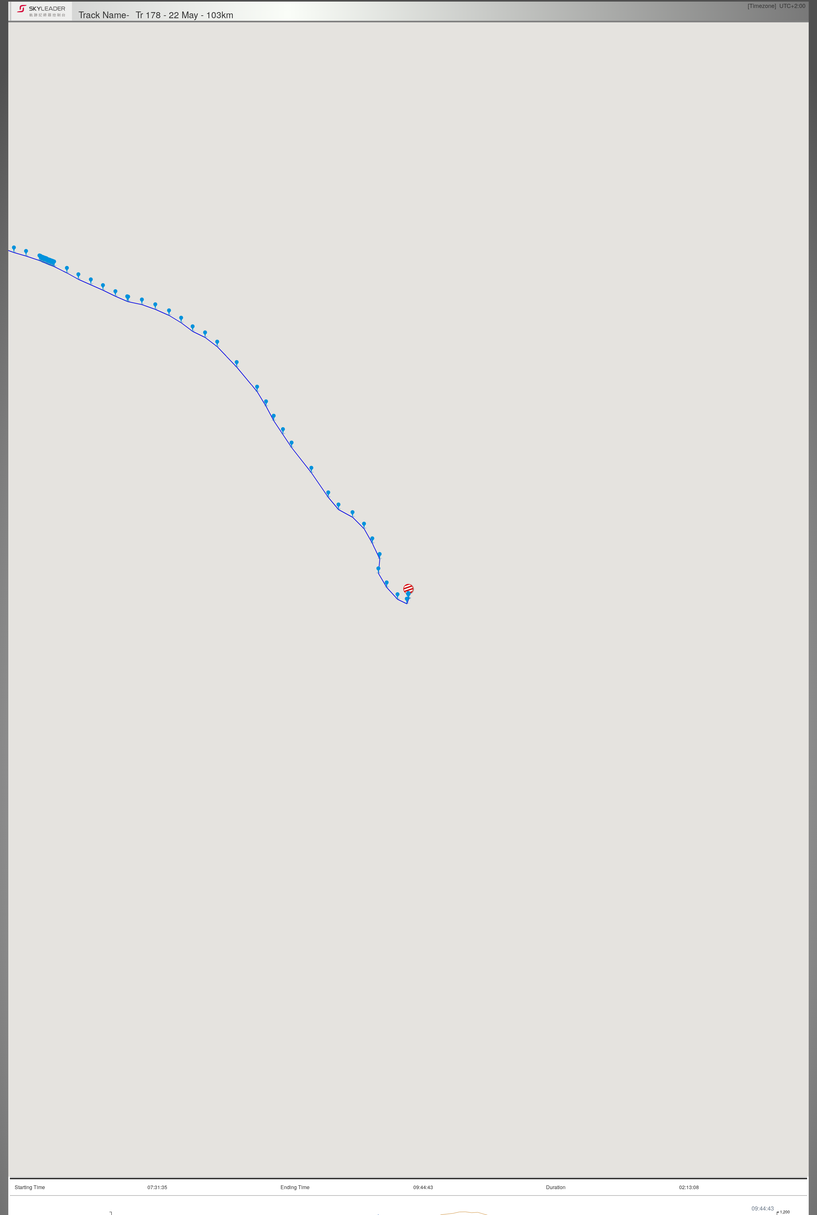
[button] (409, 595)
